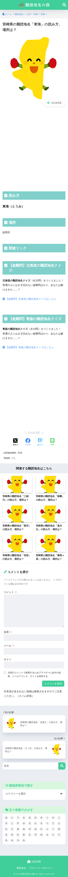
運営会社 (21, 868)
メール (9, 645)
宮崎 (20, 452)
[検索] (61, 766)
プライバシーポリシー (41, 868)
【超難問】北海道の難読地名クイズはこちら (30, 299)
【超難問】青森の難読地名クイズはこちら (29, 347)
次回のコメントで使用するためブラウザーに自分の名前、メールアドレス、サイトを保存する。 (34, 674)
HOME (36, 862)
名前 (8, 632)
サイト (7, 659)
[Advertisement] (34, 149)
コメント (10, 592)
